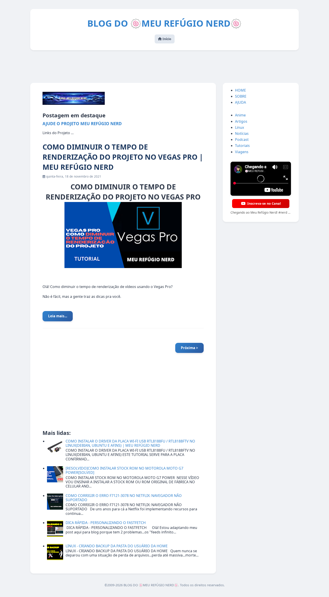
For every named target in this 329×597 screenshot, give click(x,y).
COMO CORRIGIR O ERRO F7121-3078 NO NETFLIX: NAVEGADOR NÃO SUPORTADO (124, 497)
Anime (240, 115)
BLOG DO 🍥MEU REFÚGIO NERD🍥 (164, 23)
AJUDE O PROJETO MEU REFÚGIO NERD (82, 123)
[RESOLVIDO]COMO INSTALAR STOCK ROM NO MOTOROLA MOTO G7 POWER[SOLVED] (124, 470)
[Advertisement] (164, 67)
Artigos (241, 121)
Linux (239, 127)
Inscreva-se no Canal (264, 203)
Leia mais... (57, 316)
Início (166, 39)
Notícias (242, 133)
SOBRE (240, 96)
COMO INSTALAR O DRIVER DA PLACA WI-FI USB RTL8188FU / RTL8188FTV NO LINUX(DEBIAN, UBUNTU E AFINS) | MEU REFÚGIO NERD (130, 443)
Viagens (241, 151)
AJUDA (240, 102)
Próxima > (189, 348)
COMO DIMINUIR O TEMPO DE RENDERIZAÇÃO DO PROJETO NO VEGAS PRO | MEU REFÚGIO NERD (123, 157)
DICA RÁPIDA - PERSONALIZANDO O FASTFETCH (106, 522)
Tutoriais (242, 145)
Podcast (242, 139)
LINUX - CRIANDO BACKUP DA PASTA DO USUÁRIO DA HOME (117, 545)
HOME (240, 90)
